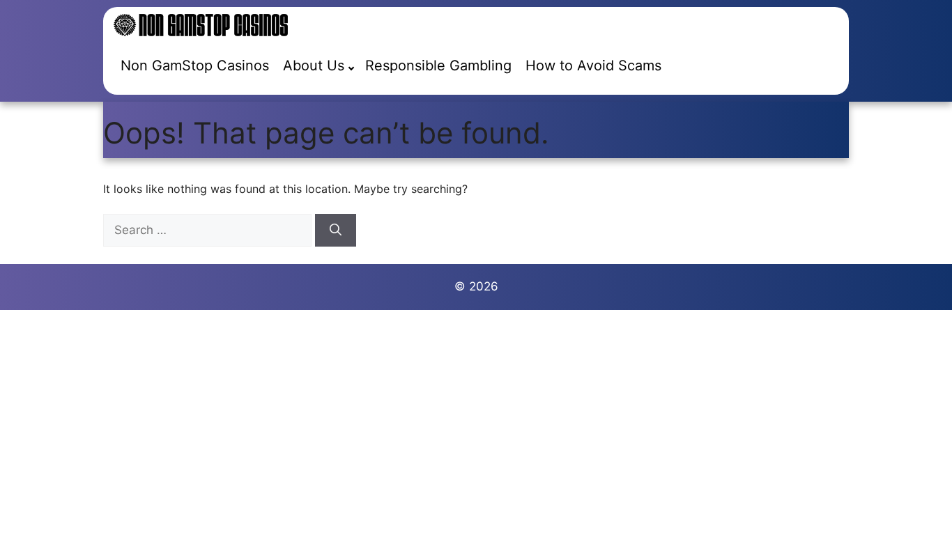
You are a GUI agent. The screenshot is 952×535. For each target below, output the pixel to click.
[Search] (335, 230)
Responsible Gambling (438, 65)
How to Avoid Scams (593, 65)
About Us (313, 65)
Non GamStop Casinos (195, 65)
